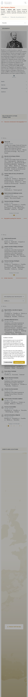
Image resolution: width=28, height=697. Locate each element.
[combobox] (14, 22)
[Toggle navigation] (25, 3)
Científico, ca (5, 17)
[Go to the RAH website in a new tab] (2, 2)
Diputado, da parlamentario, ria (18, 17)
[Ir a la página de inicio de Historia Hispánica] (7, 2)
